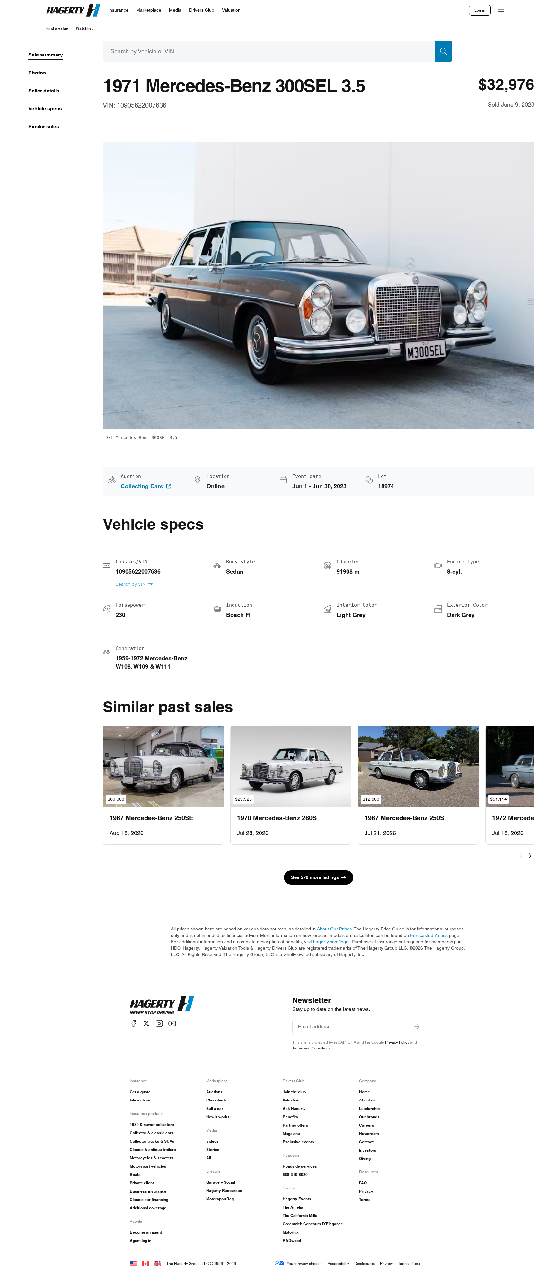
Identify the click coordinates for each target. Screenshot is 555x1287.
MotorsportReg (220, 1199)
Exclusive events (298, 1142)
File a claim (140, 1100)
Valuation (291, 1100)
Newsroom (369, 1133)
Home (364, 1092)
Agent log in (140, 1241)
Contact (366, 1142)
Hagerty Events (297, 1199)
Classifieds (216, 1100)
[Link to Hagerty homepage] (162, 1005)
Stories (212, 1149)
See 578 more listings (315, 877)
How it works (218, 1117)
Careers (366, 1125)
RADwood (292, 1241)
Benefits (290, 1117)
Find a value (57, 28)
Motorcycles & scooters (152, 1158)
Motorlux (291, 1232)
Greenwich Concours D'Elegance (313, 1224)
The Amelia (293, 1207)
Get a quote (140, 1092)
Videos (212, 1141)
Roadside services (300, 1166)
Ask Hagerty (294, 1108)
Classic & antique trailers (153, 1149)
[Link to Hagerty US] (133, 1263)
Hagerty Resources (224, 1190)
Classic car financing (149, 1199)
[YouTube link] (172, 1023)
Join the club (294, 1092)
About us (367, 1100)
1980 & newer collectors (152, 1124)
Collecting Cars (142, 486)
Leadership (369, 1108)
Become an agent (146, 1232)
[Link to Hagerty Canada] (145, 1263)
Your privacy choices (304, 1263)
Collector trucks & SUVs (152, 1141)
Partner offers (295, 1125)
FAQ (363, 1183)
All (208, 1158)
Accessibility (338, 1263)
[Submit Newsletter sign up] (417, 1026)
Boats (135, 1174)
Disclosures (364, 1263)
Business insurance (148, 1191)
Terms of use (409, 1263)
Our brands (369, 1117)
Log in (479, 10)
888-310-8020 (295, 1174)
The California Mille (300, 1216)
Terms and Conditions (311, 1048)
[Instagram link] (159, 1023)
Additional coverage (148, 1208)
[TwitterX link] (146, 1023)
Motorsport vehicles (148, 1166)
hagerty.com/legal (331, 941)
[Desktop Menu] (501, 10)
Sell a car (214, 1108)
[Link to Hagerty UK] (157, 1263)
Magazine (291, 1133)
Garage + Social (220, 1182)
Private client (142, 1183)
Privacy (366, 1191)
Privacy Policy (397, 1042)
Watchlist (84, 28)
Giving (365, 1158)
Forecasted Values (429, 935)
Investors (367, 1150)
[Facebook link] (133, 1023)
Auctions (214, 1092)
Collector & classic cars (152, 1133)
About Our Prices (334, 928)
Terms (365, 1199)
